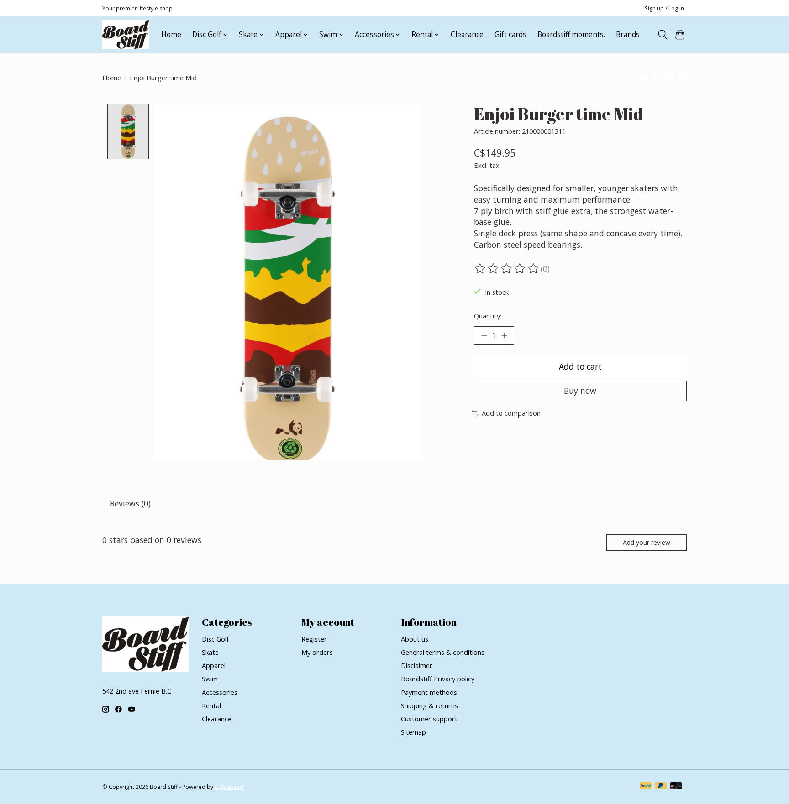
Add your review (646, 542)
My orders (317, 652)
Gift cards (510, 34)
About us (414, 638)
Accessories (219, 692)
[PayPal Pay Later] (661, 786)
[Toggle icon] (662, 34)
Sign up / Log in (664, 8)
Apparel (214, 665)
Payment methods (429, 692)
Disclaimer (416, 665)
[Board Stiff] (125, 34)
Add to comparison (511, 413)
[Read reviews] (507, 269)
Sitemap (413, 731)
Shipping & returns (429, 705)
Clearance (467, 34)
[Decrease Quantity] (484, 335)
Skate (210, 652)
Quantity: (487, 315)
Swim (210, 678)
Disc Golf (215, 638)
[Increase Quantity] (504, 335)
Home (171, 34)
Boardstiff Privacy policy (437, 678)
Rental (211, 705)
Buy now (580, 390)
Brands (628, 34)
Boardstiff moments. (571, 34)
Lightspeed (229, 787)
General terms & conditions (442, 652)
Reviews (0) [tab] (130, 503)
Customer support (429, 718)
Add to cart (580, 366)
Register (314, 638)
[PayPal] (646, 786)
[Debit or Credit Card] (676, 786)
